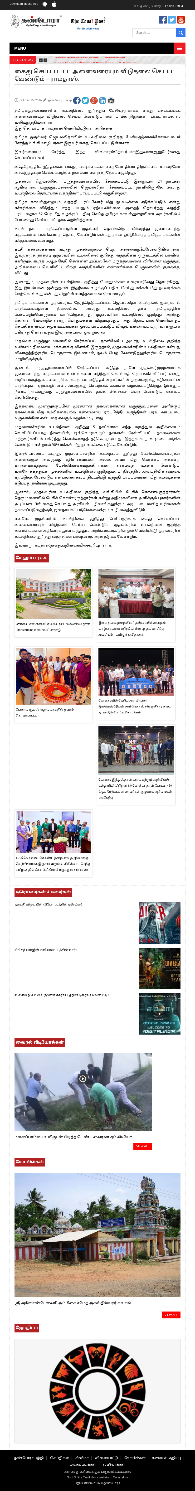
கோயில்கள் (135, 1458)
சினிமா (82, 1458)
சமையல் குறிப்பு (166, 1458)
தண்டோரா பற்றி (29, 1458)
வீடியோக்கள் (114, 1465)
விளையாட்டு (106, 1458)
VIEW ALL (142, 1146)
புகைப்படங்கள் (83, 1465)
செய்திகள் (59, 1458)
